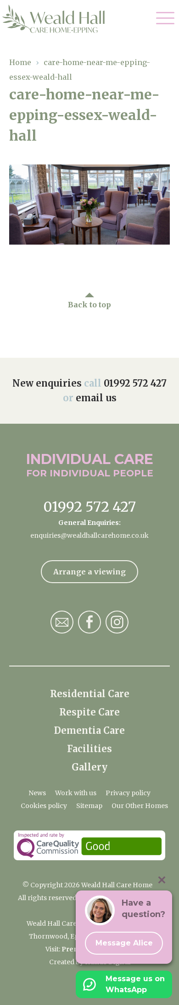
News (37, 793)
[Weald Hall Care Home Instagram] (117, 622)
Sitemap (89, 806)
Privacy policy (128, 793)
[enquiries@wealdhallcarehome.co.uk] (61, 622)
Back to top (89, 304)
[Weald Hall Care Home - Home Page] (60, 19)
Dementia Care (89, 730)
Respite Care (89, 712)
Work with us (75, 793)
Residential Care (89, 693)
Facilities (89, 748)
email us (96, 398)
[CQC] (89, 845)
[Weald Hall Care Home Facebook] (89, 622)
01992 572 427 (135, 383)
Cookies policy (44, 806)
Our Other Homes (140, 806)
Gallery (89, 767)
